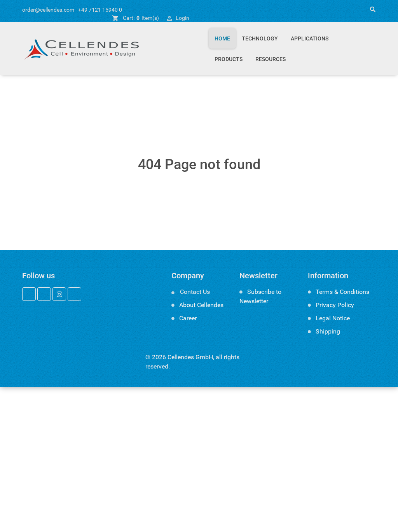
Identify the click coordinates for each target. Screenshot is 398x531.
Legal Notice (333, 318)
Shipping (328, 331)
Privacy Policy (335, 305)
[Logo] (80, 48)
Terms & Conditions (342, 291)
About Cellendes (201, 305)
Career (188, 318)
